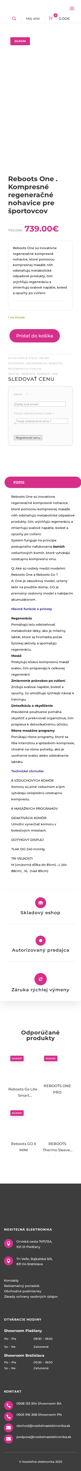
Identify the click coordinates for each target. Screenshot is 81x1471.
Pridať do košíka (34, 335)
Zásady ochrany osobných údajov (31, 1297)
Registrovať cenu (28, 437)
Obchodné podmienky (22, 1291)
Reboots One (47, 373)
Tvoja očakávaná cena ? (34, 413)
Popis (19, 482)
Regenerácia (36, 363)
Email (20, 394)
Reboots (28, 373)
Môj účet (33, 18)
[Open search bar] (14, 18)
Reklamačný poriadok (22, 1286)
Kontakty (11, 1280)
